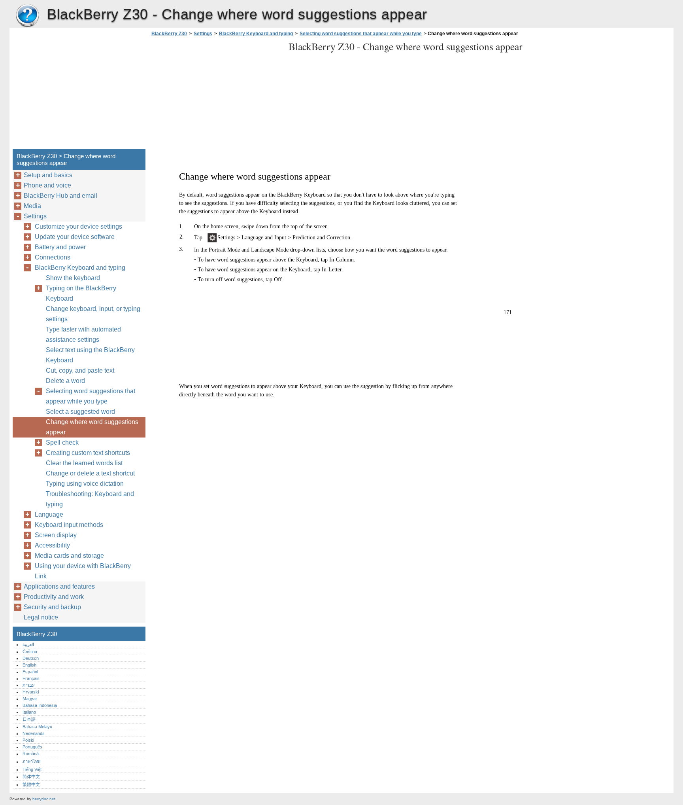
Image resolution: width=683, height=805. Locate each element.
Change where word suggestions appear (92, 427)
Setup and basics (48, 175)
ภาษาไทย (32, 761)
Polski (28, 740)
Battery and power (60, 247)
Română (31, 753)
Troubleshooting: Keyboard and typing (90, 499)
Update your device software (75, 236)
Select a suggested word (80, 411)
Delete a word (65, 380)
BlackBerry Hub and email (60, 195)
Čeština (30, 651)
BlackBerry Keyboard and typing (256, 33)
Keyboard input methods (69, 524)
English (29, 665)
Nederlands (34, 733)
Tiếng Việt (32, 769)
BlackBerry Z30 (27, 16)
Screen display (56, 535)
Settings (203, 33)
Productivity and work (54, 596)
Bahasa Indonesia (40, 705)
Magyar (30, 698)
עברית (28, 685)
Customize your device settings (78, 226)
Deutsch (31, 658)
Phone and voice (47, 185)
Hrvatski (31, 691)
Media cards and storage (69, 555)
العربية (28, 644)
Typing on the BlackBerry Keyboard (81, 293)
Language (49, 514)
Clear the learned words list (84, 463)
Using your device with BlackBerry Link (83, 571)
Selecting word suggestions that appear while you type (361, 33)
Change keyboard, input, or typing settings (93, 313)
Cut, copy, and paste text (80, 370)
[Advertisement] (215, 95)
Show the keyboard (73, 278)
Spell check (62, 442)
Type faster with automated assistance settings (83, 334)
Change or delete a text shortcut (90, 473)
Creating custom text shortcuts (88, 452)
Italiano (29, 712)
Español (30, 671)
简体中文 (31, 776)
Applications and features (59, 586)
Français (31, 678)
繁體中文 (31, 784)
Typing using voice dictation (85, 483)
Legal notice (41, 617)
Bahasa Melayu (37, 726)
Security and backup (52, 607)
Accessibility (52, 545)
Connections (52, 257)
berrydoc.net (43, 799)
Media (32, 206)
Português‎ (32, 746)
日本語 (29, 719)
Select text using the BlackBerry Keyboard (90, 355)
